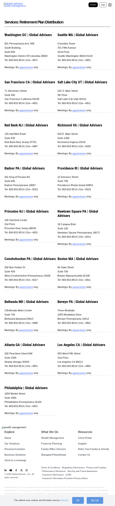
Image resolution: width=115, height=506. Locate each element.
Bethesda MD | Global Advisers (26, 302)
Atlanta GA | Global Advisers (24, 345)
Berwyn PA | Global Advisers (78, 302)
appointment (26, 67)
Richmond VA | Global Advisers (80, 125)
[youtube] (10, 470)
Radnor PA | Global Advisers (24, 168)
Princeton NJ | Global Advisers (26, 211)
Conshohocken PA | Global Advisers (30, 259)
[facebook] (16, 470)
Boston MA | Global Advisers (78, 259)
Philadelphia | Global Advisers (26, 388)
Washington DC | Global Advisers (28, 35)
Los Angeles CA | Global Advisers (81, 345)
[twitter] (21, 470)
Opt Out (95, 500)
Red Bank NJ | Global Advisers (26, 125)
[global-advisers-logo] (15, 3)
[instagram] (27, 470)
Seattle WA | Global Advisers (78, 35)
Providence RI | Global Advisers (80, 168)
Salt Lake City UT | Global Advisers (82, 82)
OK (78, 500)
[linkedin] (5, 470)
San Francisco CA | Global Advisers (29, 82)
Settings (65, 500)
